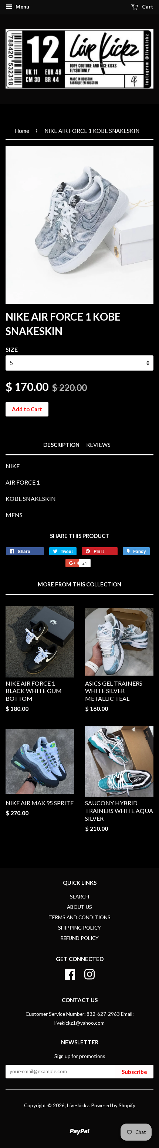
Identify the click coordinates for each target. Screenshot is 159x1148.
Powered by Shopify (113, 1105)
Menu (21, 6)
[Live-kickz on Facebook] (69, 973)
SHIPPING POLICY (79, 928)
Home (22, 130)
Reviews (98, 444)
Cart (147, 6)
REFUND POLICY (79, 938)
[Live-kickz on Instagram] (89, 973)
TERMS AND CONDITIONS (79, 917)
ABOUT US (79, 907)
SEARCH (79, 897)
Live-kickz (78, 1105)
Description (61, 444)
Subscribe (134, 1071)
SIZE (12, 349)
